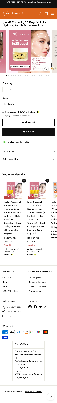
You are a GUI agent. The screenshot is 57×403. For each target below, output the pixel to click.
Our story (6, 278)
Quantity (7, 83)
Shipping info (34, 278)
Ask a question (10, 159)
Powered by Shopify (33, 392)
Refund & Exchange (37, 282)
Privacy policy (34, 291)
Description (8, 152)
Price (5, 98)
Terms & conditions (37, 287)
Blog (4, 282)
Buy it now (28, 132)
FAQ (4, 287)
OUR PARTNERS (10, 291)
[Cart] (46, 13)
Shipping (6, 116)
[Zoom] (45, 68)
